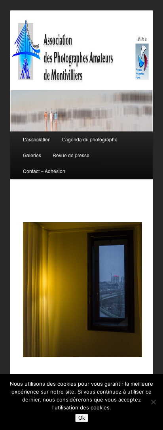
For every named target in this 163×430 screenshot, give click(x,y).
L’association (37, 139)
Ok (81, 418)
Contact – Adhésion (44, 170)
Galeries (32, 155)
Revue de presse (71, 155)
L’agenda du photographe (90, 139)
